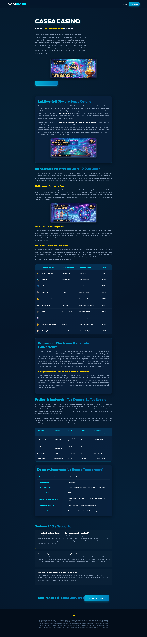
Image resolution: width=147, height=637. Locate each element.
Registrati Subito (96, 598)
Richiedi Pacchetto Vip (46, 83)
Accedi (125, 4)
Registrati (134, 4)
